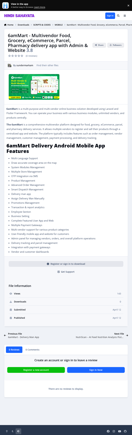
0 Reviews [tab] (14, 349)
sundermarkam (24, 65)
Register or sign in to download (68, 263)
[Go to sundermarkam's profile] (9, 65)
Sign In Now (95, 369)
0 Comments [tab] (32, 349)
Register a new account (36, 369)
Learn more (6, 5)
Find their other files (47, 65)
